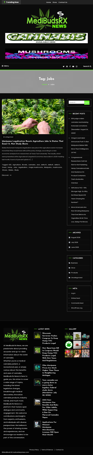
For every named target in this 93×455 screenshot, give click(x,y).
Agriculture (17, 165)
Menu (6, 66)
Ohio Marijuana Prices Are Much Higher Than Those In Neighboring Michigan (50, 370)
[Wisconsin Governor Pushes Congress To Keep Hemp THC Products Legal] (37, 335)
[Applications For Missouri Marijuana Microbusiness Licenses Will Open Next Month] (37, 424)
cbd (38, 165)
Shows (4, 170)
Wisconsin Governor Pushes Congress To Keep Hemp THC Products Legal (50, 338)
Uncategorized (8, 137)
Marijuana (47, 167)
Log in (73, 293)
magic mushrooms (36, 167)
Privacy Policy (34, 450)
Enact (4, 167)
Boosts (24, 165)
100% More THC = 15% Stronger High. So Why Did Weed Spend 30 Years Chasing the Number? (79, 195)
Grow (73, 268)
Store (55, 2)
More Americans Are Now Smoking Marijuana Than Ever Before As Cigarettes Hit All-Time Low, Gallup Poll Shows (80, 214)
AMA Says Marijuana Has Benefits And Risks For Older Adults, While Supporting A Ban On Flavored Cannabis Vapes (50, 408)
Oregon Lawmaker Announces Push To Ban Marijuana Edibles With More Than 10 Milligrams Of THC (80, 145)
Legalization (22, 167)
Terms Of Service (47, 450)
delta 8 (50, 165)
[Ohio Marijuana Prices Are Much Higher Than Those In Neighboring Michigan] (37, 367)
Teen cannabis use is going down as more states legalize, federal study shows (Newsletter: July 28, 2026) (50, 387)
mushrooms (57, 167)
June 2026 (75, 247)
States (11, 170)
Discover (5, 175)
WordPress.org (76, 308)
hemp (10, 167)
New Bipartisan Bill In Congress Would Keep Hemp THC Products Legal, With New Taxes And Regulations (50, 354)
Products (74, 273)
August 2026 (75, 237)
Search (86, 66)
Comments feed (77, 303)
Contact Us (63, 2)
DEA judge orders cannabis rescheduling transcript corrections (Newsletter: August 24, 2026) (79, 125)
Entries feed (75, 298)
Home (48, 2)
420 (10, 165)
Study (17, 170)
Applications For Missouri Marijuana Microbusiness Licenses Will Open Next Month (50, 428)
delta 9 (57, 165)
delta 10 (44, 165)
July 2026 (74, 242)
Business (74, 263)
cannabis (31, 165)
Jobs (15, 167)
